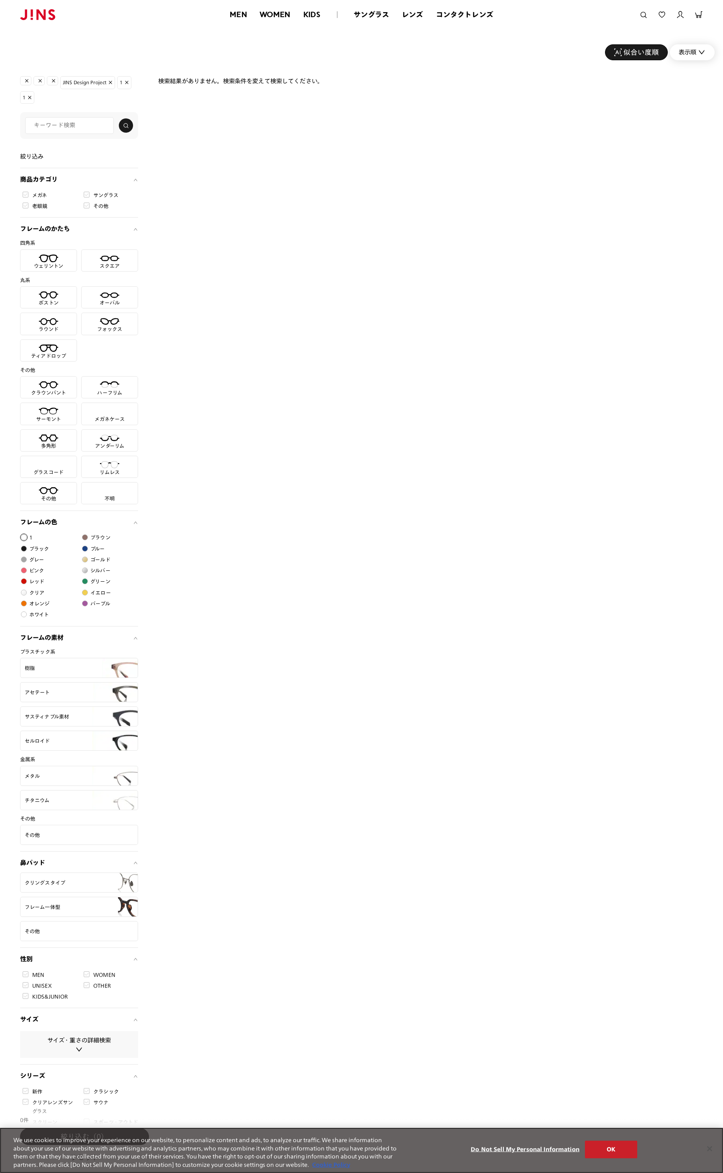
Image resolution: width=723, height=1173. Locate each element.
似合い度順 (641, 52)
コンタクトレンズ (464, 14)
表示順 (687, 52)
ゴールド (100, 559)
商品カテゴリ (39, 179)
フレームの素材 (42, 637)
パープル (100, 603)
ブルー (97, 548)
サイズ (29, 1019)
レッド (36, 581)
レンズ (412, 14)
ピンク (36, 570)
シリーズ (32, 1076)
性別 (26, 959)
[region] (361, 1150)
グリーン (100, 581)
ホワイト (39, 614)
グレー (36, 559)
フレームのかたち (45, 229)
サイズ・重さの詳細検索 (79, 1040)
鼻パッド (32, 863)
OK (611, 1149)
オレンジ (39, 603)
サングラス (371, 14)
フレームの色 (38, 522)
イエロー (100, 592)
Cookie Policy (331, 1164)
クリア (36, 592)
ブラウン (100, 537)
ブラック (39, 548)
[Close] (709, 1149)
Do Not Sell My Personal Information (525, 1149)
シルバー (100, 570)
